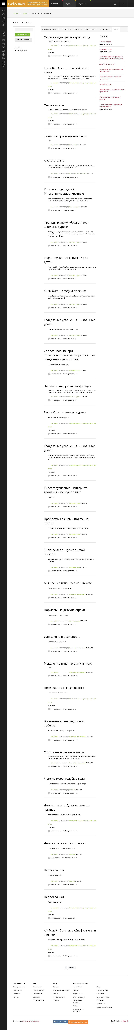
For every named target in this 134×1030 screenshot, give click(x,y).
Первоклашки (54, 870)
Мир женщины (78, 994)
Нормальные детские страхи (64, 610)
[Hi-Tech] (3, 28)
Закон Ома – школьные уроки (65, 412)
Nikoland (125, 1021)
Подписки (66, 29)
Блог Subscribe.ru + (39, 990)
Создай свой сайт (105, 84)
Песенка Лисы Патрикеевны (64, 688)
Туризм (75, 990)
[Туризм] (3, 58)
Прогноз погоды (102, 990)
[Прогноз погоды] (3, 47)
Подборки (82, 4)
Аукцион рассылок (59, 997)
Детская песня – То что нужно (65, 843)
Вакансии (36, 997)
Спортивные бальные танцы (64, 752)
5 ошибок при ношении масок (65, 136)
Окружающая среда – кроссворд (67, 37)
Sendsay (56, 994)
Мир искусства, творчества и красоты (109, 98)
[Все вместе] (3, 10)
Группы (68, 4)
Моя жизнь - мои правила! (77, 174)
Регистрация (17, 990)
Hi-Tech (75, 1006)
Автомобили (77, 987)
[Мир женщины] (3, 25)
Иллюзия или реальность (62, 637)
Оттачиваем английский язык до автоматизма (111, 70)
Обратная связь (38, 1000)
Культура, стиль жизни (104, 1007)
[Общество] (3, 43)
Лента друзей (91, 29)
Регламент (16, 994)
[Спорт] (3, 50)
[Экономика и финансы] (3, 61)
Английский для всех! (106, 64)
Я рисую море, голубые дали (64, 778)
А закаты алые (54, 160)
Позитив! (72, 790)
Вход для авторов (19, 987)
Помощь (16, 997)
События (56, 1000)
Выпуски (54, 4)
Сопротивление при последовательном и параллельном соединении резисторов (70, 355)
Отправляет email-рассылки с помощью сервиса (37, 3)
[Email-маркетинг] (3, 65)
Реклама (56, 987)
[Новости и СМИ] (3, 39)
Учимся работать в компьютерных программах (111, 91)
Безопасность (38, 994)
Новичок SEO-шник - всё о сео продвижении (110, 78)
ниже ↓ (72, 968)
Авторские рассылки (50, 29)
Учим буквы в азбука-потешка (65, 291)
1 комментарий (55, 858)
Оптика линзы (54, 105)
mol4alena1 (54, 46)
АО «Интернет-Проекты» (31, 1021)
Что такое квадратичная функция (67, 386)
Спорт (99, 987)
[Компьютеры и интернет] (3, 32)
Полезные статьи (74, 145)
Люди (25, 13)
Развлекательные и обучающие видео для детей (110, 105)
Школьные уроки (74, 207)
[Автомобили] (3, 14)
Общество (100, 1000)
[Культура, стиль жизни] (3, 36)
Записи (116, 29)
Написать (23, 40)
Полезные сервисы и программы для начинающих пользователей (111, 58)
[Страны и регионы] (3, 54)
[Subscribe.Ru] (16, 3)
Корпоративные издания (61, 990)
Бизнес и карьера (79, 997)
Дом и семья (101, 1004)
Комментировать (56, 56)
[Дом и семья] (3, 21)
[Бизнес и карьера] (3, 17)
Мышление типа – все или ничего (68, 583)
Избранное (105, 29)
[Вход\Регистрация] (115, 3)
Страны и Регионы (103, 997)
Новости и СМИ (102, 994)
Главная (15, 13)
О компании (37, 987)
